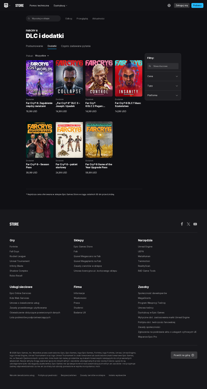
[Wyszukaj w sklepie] (29, 18)
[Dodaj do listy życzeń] (50, 63)
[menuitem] (69, 18)
